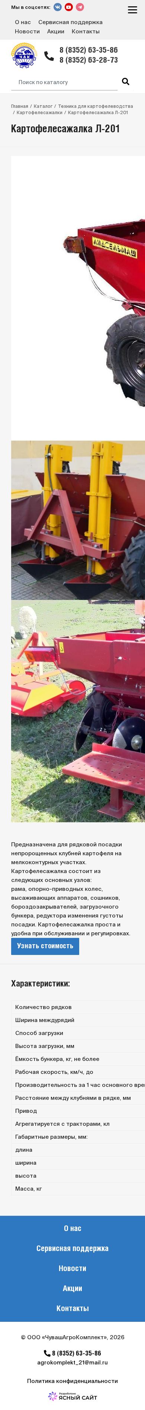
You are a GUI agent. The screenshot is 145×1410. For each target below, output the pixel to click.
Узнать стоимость (45, 946)
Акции (55, 31)
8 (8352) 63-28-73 (88, 60)
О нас (23, 22)
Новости (27, 31)
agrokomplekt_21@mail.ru (72, 1362)
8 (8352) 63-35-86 (88, 50)
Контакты (86, 31)
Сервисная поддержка (70, 22)
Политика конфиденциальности (72, 1381)
